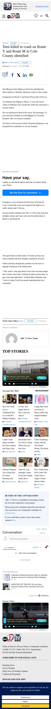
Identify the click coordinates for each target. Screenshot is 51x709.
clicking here (10, 513)
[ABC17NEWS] (16, 15)
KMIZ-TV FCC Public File (14, 649)
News (21, 321)
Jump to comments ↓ (10, 327)
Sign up (44, 529)
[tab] (9, 547)
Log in (38, 529)
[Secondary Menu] (5, 16)
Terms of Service (9, 646)
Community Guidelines (39, 646)
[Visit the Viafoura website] (43, 596)
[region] (25, 563)
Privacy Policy (22, 646)
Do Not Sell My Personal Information (17, 652)
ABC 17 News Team (11, 62)
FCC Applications (33, 649)
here (14, 520)
